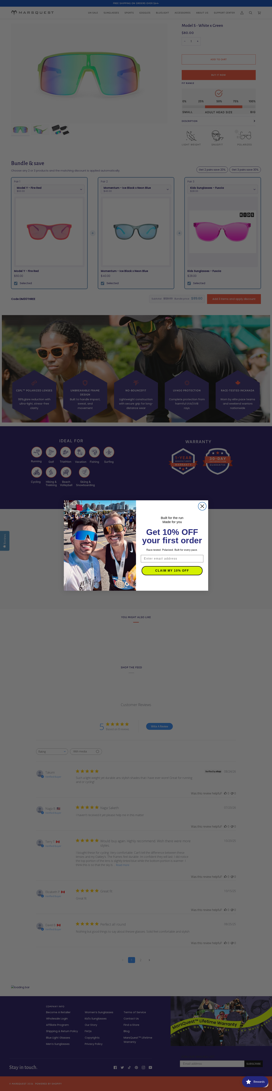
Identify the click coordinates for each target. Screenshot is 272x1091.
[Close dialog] (202, 506)
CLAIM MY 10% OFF (172, 570)
